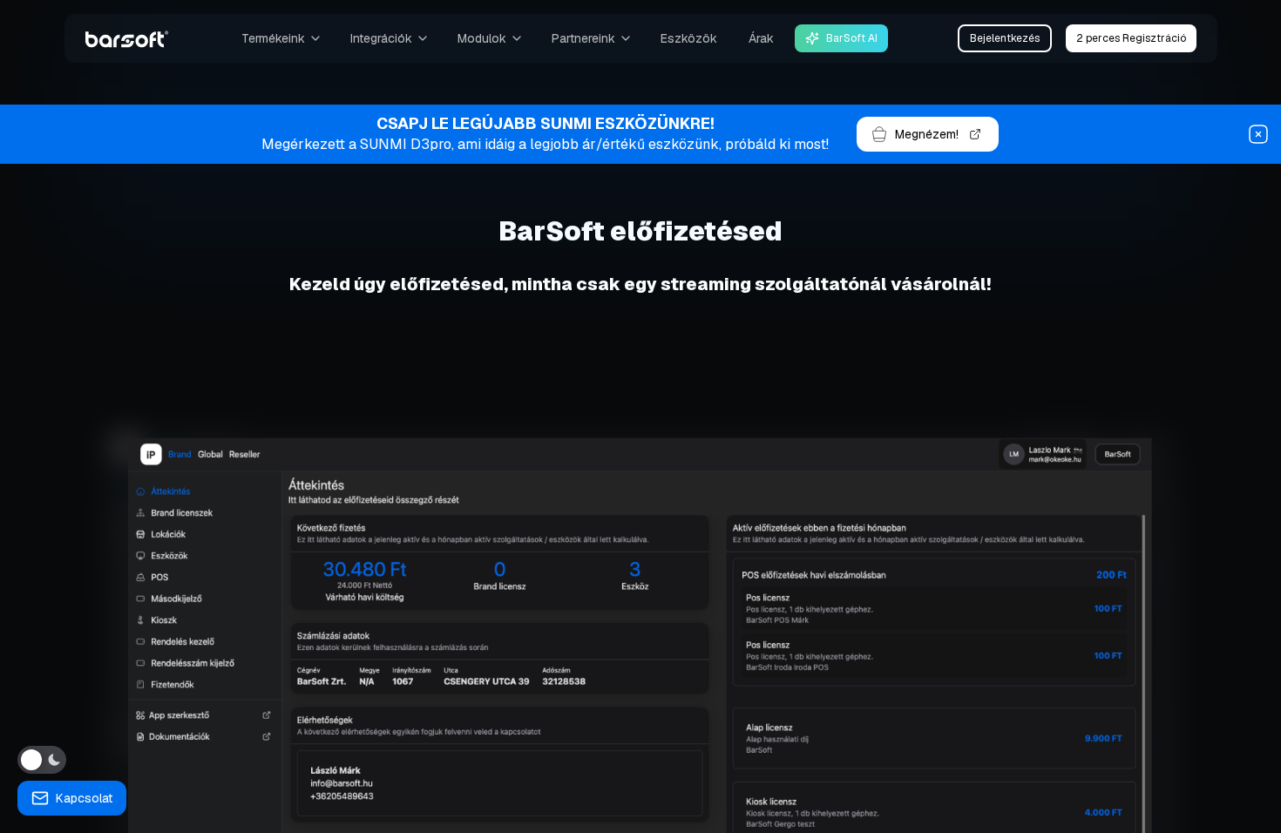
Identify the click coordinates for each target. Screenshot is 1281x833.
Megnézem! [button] (927, 134)
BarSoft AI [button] (852, 38)
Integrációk (381, 38)
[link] (127, 38)
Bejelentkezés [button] (1005, 38)
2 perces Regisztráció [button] (1131, 38)
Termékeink (273, 38)
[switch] (41, 760)
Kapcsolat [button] (84, 798)
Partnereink (583, 38)
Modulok (482, 38)
